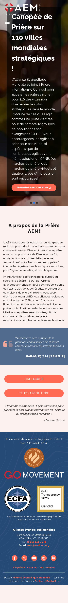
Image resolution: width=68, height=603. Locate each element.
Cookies (32, 567)
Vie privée (19, 567)
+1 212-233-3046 (36, 541)
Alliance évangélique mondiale (31, 577)
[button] (34, 103)
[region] (34, 103)
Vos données (47, 567)
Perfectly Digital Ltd (47, 581)
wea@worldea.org (38, 545)
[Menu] (7, 22)
